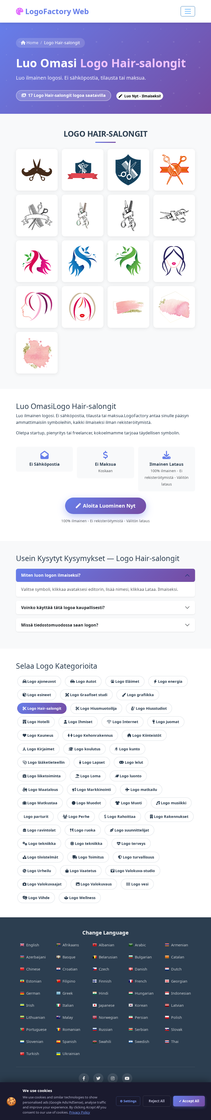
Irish (30, 1005)
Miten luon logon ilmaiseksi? (51, 575)
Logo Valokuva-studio (135, 870)
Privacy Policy (79, 1112)
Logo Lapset (93, 762)
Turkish (32, 1053)
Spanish (69, 1041)
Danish (141, 969)
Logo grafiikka (140, 694)
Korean (141, 1005)
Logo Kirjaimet (40, 748)
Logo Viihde (39, 897)
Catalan (177, 957)
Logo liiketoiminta (44, 775)
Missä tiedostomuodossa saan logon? (59, 625)
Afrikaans (71, 944)
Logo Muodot (88, 802)
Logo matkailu (143, 789)
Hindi (103, 993)
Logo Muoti (131, 802)
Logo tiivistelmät (42, 857)
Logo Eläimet (127, 681)
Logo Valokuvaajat (44, 884)
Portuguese (36, 1029)
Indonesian (181, 993)
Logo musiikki (173, 802)
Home (32, 42)
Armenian (179, 944)
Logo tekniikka (42, 843)
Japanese (107, 1005)
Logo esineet (39, 694)
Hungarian (144, 993)
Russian (105, 1029)
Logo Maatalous (43, 789)
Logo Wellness (82, 897)
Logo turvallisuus (138, 857)
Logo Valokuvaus (96, 884)
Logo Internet (125, 721)
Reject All (157, 1101)
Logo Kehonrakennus (93, 735)
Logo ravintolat (41, 830)
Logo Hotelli (38, 721)
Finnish (105, 981)
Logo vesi (139, 884)
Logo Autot (86, 681)
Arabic (140, 944)
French (141, 981)
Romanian (71, 1029)
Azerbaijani (36, 957)
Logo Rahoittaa (121, 816)
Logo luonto (131, 775)
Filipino (69, 981)
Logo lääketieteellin (46, 762)
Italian (68, 1005)
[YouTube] (127, 1078)
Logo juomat (167, 721)
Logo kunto (129, 748)
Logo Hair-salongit (44, 708)
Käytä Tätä (39, 177)
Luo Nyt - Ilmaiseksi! (142, 96)
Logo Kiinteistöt (146, 735)
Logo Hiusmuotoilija (98, 708)
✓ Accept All (189, 1101)
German (33, 993)
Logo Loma (90, 775)
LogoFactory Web (56, 11)
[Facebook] (84, 1078)
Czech (104, 969)
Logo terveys (133, 843)
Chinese (33, 969)
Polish (176, 1017)
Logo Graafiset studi (88, 694)
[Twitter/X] (98, 1078)
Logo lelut (134, 762)
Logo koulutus (87, 748)
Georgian (179, 981)
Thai (175, 1041)
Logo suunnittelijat (132, 830)
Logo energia (170, 681)
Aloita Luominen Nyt (109, 505)
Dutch (176, 969)
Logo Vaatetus (83, 870)
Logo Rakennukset (171, 816)
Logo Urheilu (39, 870)
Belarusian (108, 957)
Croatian (70, 969)
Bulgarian (143, 957)
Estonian (33, 981)
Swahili (105, 1041)
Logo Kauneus (40, 735)
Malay (68, 1017)
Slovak (176, 1029)
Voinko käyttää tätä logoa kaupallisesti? (63, 607)
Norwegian (108, 1017)
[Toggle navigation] (188, 11)
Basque (69, 957)
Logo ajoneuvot (41, 681)
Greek (68, 993)
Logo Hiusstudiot (151, 708)
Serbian (141, 1029)
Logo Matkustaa (42, 802)
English (32, 944)
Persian (141, 1017)
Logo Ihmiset (80, 721)
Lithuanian (35, 1017)
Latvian (177, 1005)
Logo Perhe (79, 816)
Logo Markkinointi (94, 789)
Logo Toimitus (91, 857)
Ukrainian (71, 1053)
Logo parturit (36, 816)
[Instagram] (113, 1078)
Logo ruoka (84, 830)
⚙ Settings (128, 1101)
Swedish (142, 1041)
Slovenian (34, 1041)
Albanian (106, 944)
